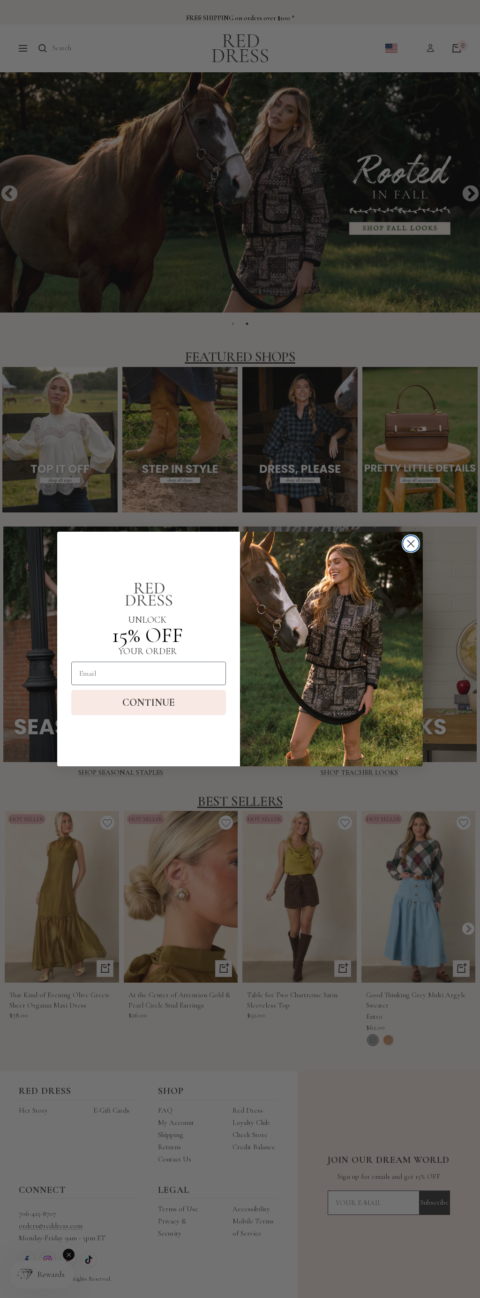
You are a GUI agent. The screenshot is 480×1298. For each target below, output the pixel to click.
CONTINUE (148, 702)
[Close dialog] (411, 543)
